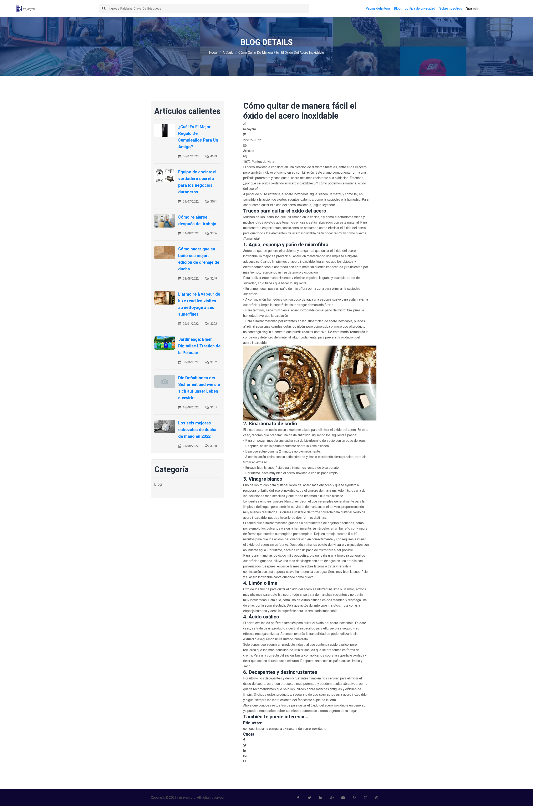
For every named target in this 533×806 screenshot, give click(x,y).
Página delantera (378, 8)
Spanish (472, 8)
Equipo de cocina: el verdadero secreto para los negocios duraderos (197, 182)
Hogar (213, 52)
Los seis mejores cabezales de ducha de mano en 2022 (197, 429)
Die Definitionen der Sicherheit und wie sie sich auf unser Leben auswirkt (199, 388)
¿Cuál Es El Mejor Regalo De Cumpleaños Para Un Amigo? (198, 137)
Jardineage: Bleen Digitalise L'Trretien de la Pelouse (199, 346)
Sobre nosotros (450, 8)
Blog (397, 8)
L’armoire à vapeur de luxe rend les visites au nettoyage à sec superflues (199, 304)
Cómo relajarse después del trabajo (197, 220)
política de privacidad (420, 8)
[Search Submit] (104, 8)
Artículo (228, 52)
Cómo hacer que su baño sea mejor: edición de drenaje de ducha (198, 259)
